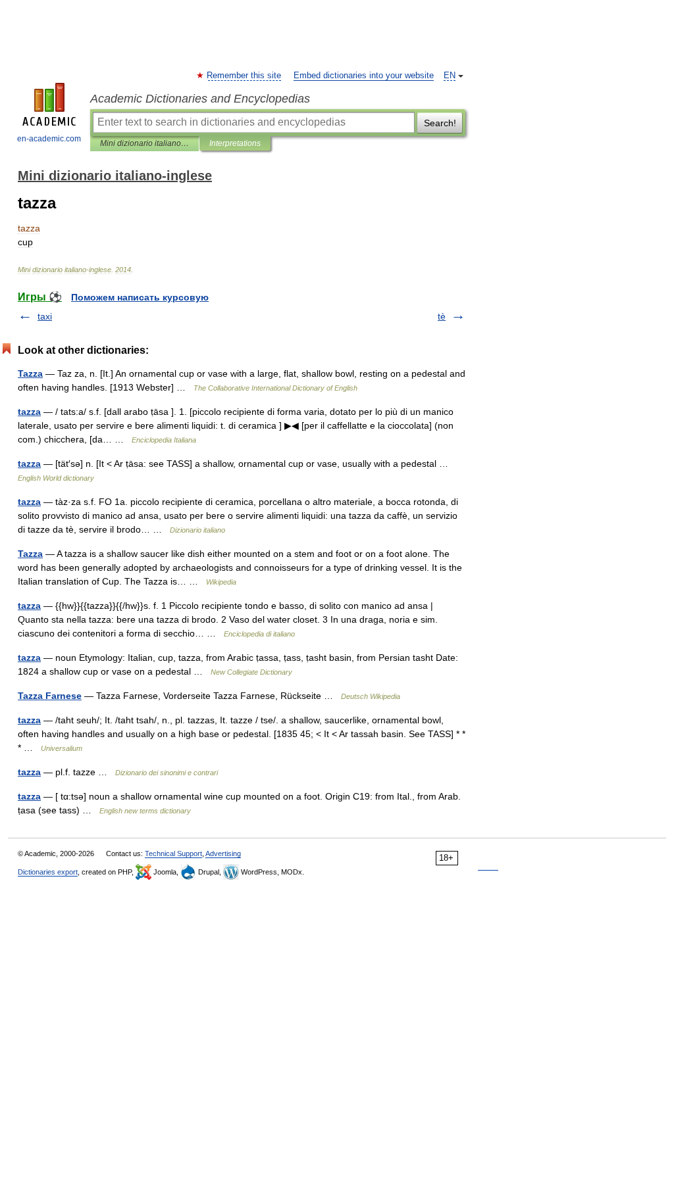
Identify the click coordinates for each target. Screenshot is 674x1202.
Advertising (223, 853)
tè (442, 316)
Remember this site (244, 75)
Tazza (30, 373)
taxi (45, 316)
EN (449, 75)
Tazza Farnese (50, 695)
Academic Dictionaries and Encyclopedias (200, 98)
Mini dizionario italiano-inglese (144, 143)
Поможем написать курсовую (140, 297)
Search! (440, 123)
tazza (29, 411)
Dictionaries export (48, 872)
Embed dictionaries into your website (364, 75)
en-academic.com (49, 138)
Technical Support (173, 853)
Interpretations (235, 143)
